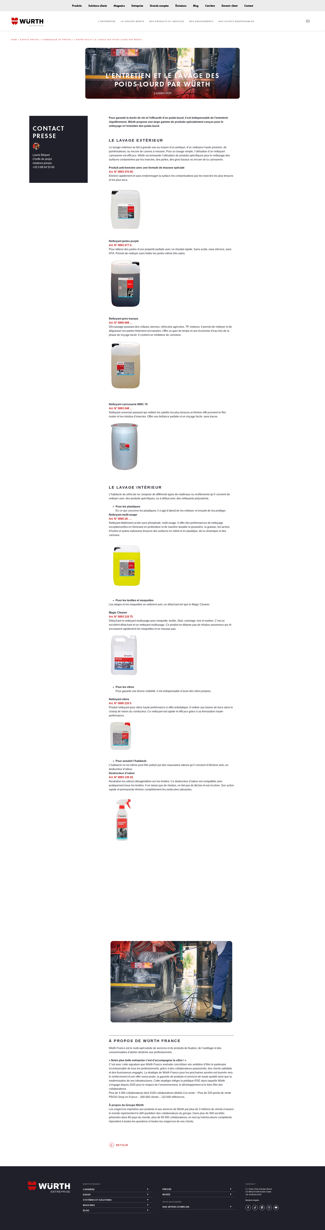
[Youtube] (276, 1207)
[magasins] (148, 1205)
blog (86, 1210)
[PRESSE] (231, 1189)
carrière (89, 1189)
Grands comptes (159, 5)
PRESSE (166, 1189)
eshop (87, 1195)
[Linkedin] (262, 1207)
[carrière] (148, 1189)
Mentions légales (252, 1200)
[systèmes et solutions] (148, 1199)
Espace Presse (29, 40)
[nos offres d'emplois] (231, 1206)
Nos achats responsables (236, 21)
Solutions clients (97, 5)
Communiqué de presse (56, 40)
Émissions (180, 5)
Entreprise (137, 5)
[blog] (148, 1210)
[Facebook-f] (248, 1207)
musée (166, 1194)
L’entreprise (107, 21)
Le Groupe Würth (132, 21)
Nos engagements (201, 21)
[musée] (231, 1194)
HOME (14, 40)
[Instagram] (269, 1207)
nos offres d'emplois (175, 1207)
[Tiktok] (255, 1207)
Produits (77, 5)
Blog (195, 5)
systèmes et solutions (97, 1200)
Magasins (119, 5)
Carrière (210, 5)
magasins (89, 1205)
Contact (248, 5)
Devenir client (229, 5)
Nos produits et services (166, 21)
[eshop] (148, 1194)
